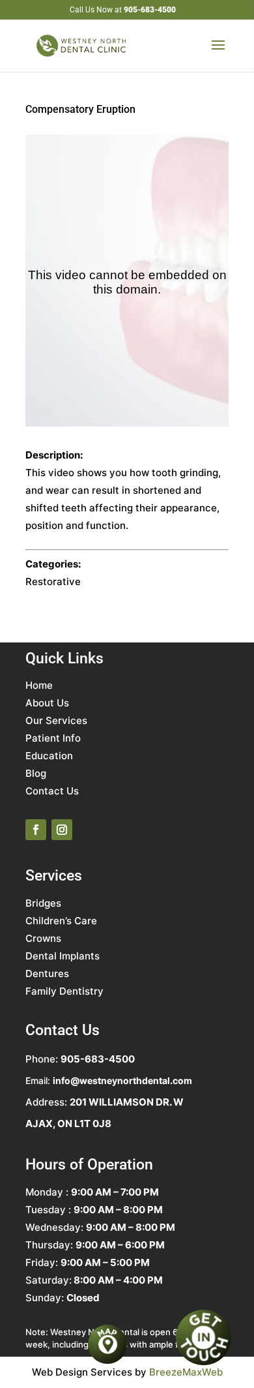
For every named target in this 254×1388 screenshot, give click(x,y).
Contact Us (52, 791)
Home (39, 685)
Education (49, 755)
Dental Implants (62, 956)
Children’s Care (61, 920)
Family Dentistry (64, 991)
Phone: (80, 1059)
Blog (35, 773)
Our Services (56, 720)
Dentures (47, 973)
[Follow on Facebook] (35, 829)
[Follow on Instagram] (61, 829)
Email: (108, 1080)
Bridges (43, 903)
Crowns (43, 938)
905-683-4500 (150, 9)
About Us (47, 703)
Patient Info (53, 738)
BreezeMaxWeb (186, 1372)
